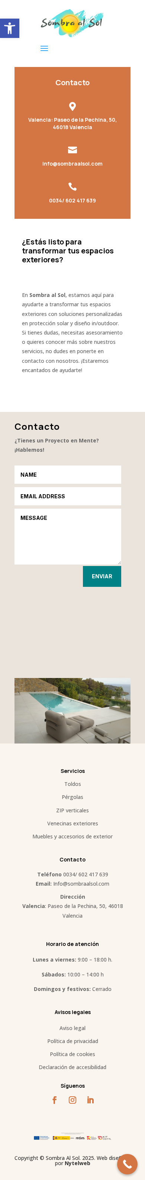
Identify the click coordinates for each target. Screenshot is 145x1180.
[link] (9, 28)
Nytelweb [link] (77, 1163)
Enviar (102, 576)
